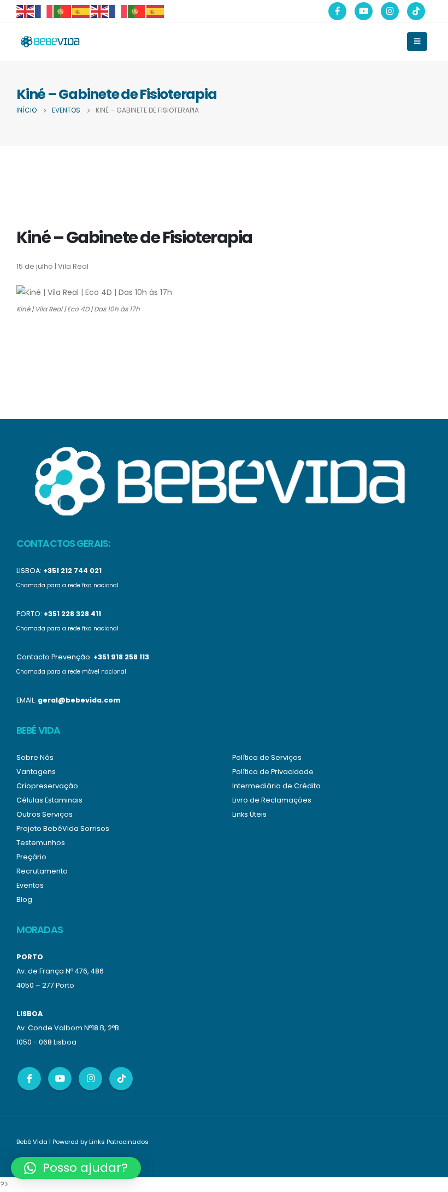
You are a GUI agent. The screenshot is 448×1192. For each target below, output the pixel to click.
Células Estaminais (49, 800)
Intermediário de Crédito (276, 785)
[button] (76, 1168)
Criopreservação (47, 785)
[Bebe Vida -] (50, 41)
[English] (25, 10)
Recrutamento (42, 871)
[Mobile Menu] (417, 41)
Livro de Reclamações (271, 800)
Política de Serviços (267, 757)
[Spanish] (81, 10)
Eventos (30, 885)
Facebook (29, 1078)
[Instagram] (390, 11)
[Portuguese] (63, 10)
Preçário (31, 856)
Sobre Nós (35, 757)
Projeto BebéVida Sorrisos (62, 828)
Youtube (60, 1078)
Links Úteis (249, 814)
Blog (24, 899)
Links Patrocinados (119, 1141)
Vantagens (36, 771)
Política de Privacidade (273, 771)
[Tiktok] (416, 11)
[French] (44, 10)
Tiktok (121, 1078)
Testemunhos (40, 842)
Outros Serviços (44, 814)
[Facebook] (337, 11)
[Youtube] (364, 11)
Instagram (90, 1078)
